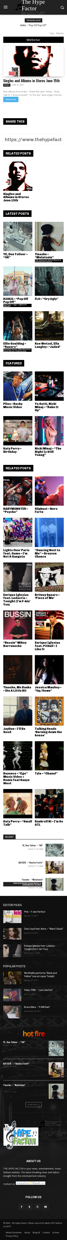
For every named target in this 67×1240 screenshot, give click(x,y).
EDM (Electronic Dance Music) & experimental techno (48, 260)
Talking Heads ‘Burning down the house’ (48, 732)
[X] (37, 1207)
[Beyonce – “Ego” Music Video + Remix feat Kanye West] (17, 756)
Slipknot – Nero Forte (46, 510)
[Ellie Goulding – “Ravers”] (17, 325)
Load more (32, 1104)
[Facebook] (21, 1207)
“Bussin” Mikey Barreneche (15, 644)
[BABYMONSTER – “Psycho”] (17, 491)
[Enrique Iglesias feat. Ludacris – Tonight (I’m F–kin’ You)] (17, 577)
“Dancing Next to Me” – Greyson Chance (47, 553)
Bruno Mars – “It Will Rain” (37, 1007)
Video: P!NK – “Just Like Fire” (38, 990)
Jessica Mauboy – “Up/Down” (48, 689)
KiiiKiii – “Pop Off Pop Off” (15, 300)
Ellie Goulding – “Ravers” (14, 345)
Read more (11, 99)
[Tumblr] (29, 1207)
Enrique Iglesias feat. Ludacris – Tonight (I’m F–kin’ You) (16, 599)
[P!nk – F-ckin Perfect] (12, 916)
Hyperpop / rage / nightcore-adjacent (15, 305)
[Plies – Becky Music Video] (17, 386)
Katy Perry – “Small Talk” (17, 823)
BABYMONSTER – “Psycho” (15, 510)
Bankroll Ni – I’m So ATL (49, 823)
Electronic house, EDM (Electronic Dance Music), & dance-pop (17, 350)
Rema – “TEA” (33, 25)
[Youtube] (45, 1207)
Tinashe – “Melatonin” (44, 255)
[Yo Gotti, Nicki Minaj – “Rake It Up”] (49, 386)
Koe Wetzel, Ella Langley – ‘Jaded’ (47, 345)
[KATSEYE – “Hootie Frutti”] (55, 867)
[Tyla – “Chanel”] (49, 756)
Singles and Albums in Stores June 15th (31, 80)
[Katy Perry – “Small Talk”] (17, 803)
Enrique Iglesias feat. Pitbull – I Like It (47, 646)
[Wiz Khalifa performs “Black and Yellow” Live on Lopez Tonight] (12, 978)
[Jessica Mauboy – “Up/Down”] (49, 669)
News (6, 85)
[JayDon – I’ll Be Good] (17, 711)
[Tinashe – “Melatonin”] (49, 236)
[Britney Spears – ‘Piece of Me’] (49, 577)
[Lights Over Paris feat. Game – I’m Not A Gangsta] (17, 532)
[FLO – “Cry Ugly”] (49, 281)
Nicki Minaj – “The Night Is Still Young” (48, 452)
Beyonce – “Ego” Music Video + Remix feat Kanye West (16, 778)
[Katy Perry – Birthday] (17, 430)
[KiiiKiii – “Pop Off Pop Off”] (17, 281)
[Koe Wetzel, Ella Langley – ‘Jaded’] (49, 325)
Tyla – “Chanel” (46, 773)
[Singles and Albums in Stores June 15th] (33, 61)
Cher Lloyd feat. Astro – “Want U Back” (43, 929)
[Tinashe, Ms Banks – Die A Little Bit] (17, 669)
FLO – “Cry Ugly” (46, 299)
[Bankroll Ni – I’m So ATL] (49, 803)
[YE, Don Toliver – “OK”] (17, 236)
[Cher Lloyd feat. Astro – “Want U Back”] (12, 933)
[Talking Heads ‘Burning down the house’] (49, 711)
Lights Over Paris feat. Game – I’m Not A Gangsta (16, 553)
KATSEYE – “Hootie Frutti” (31, 862)
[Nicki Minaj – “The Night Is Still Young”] (49, 430)
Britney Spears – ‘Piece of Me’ (47, 596)
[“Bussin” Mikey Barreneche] (17, 625)
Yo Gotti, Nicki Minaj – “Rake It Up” (47, 407)
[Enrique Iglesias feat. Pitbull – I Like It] (49, 625)
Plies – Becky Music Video (12, 405)
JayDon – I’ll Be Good (14, 730)
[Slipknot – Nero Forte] (49, 491)
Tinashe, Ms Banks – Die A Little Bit (17, 689)
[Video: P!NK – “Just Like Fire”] (12, 995)
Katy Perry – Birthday (12, 450)
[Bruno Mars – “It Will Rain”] (12, 1012)
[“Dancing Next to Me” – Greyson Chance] (49, 532)
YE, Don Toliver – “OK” (15, 255)
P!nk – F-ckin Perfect (34, 911)
